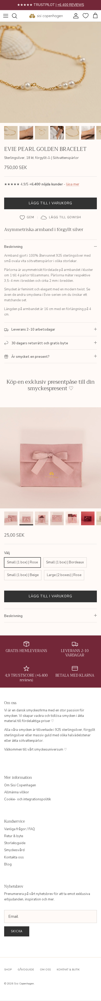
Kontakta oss (14, 857)
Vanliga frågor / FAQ (19, 829)
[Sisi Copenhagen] (46, 15)
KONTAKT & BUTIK (68, 969)
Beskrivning (13, 246)
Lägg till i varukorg (50, 203)
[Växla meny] (5, 16)
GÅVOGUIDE (26, 969)
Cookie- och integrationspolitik (27, 799)
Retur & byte (13, 836)
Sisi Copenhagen (24, 983)
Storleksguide (14, 843)
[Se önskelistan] (85, 16)
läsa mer (72, 184)
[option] (50, 72)
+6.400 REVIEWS (70, 5)
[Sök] (17, 16)
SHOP (8, 969)
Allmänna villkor (16, 792)
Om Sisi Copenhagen (20, 785)
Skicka (17, 931)
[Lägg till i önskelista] (27, 217)
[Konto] (74, 16)
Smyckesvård (14, 850)
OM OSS (45, 969)
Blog (8, 864)
